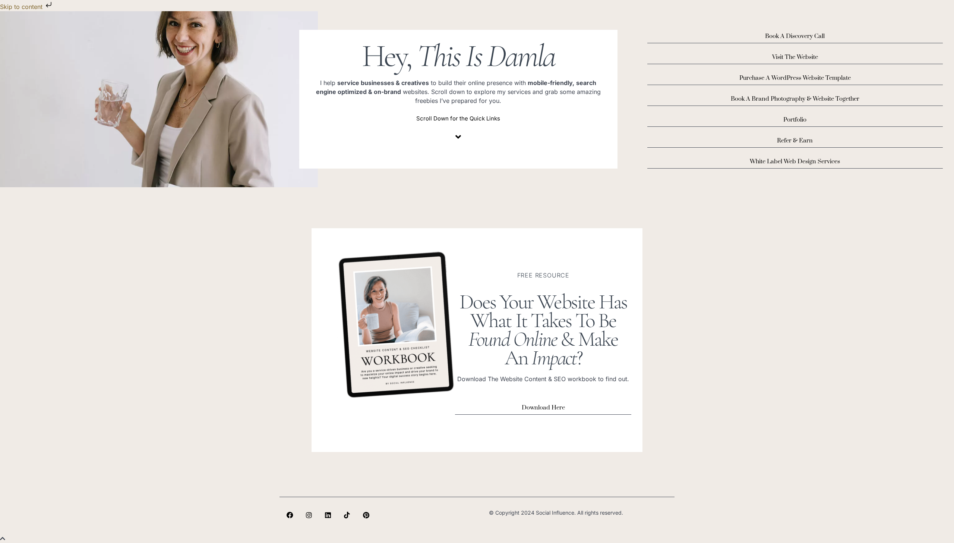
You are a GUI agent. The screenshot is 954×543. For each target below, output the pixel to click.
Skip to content (22, 6)
